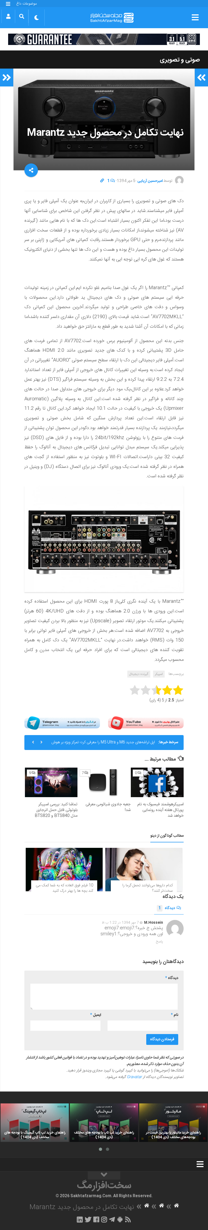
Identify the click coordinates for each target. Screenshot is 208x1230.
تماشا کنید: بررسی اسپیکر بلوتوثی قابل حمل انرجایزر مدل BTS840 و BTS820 (56, 810)
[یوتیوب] (146, 723)
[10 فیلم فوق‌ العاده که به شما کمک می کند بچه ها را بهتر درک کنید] (64, 869)
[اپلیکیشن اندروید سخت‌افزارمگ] (120, 1219)
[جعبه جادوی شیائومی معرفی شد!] (104, 782)
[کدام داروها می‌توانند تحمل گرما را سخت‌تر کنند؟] (143, 869)
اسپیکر (159, 674)
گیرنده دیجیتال (138, 674)
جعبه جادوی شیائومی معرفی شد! (108, 807)
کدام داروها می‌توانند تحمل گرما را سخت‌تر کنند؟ (147, 888)
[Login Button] (8, 16)
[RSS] (128, 1219)
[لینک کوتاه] (102, 181)
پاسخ (159, 942)
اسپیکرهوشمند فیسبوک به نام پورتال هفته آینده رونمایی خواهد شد (160, 810)
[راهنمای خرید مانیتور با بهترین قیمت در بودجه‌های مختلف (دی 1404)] (173, 1122)
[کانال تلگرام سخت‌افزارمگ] (112, 1219)
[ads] (104, 39)
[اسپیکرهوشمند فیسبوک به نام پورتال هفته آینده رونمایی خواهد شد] (157, 782)
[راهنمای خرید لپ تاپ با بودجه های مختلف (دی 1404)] (104, 1122)
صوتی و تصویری (180, 60)
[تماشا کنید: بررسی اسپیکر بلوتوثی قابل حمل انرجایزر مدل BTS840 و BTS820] (51, 782)
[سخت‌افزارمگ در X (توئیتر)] (88, 1219)
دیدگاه (166, 908)
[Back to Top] (104, 1175)
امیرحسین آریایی (150, 181)
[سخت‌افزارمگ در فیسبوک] (96, 1219)
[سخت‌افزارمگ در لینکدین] (80, 1219)
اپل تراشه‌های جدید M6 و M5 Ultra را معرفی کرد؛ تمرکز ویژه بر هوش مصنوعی (103, 744)
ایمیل (95, 1015)
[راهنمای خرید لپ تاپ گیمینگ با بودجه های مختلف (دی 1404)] (35, 1122)
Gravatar (134, 1077)
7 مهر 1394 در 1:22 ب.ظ (120, 923)
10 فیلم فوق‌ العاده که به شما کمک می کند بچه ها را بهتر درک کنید (64, 888)
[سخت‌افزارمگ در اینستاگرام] (104, 1219)
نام (174, 1015)
